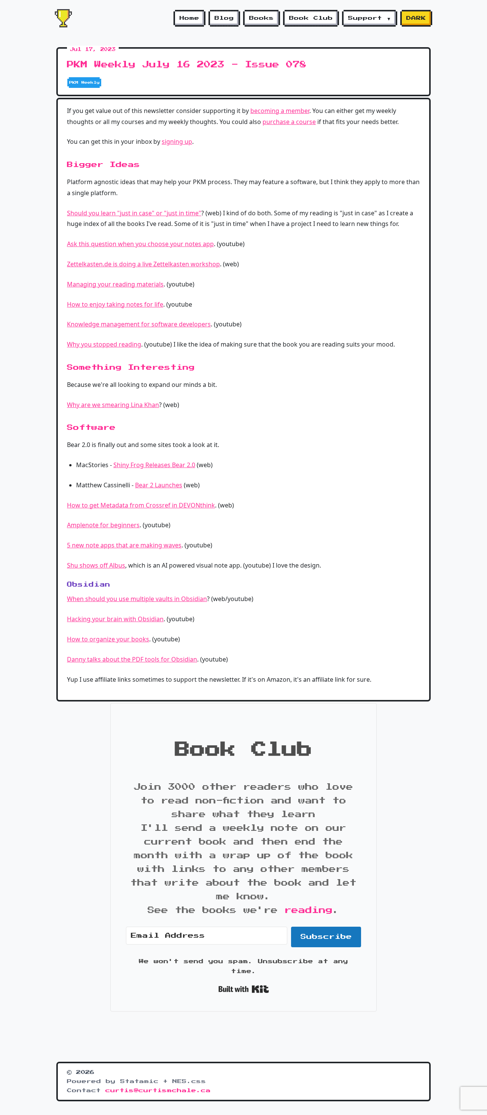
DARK (416, 18)
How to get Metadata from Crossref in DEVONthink (141, 505)
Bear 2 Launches (158, 485)
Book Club (311, 18)
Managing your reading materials (115, 284)
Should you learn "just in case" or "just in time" (134, 213)
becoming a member (279, 111)
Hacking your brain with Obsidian (115, 619)
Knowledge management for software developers (139, 324)
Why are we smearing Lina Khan (113, 405)
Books (261, 18)
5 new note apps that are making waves (124, 545)
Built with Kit (243, 989)
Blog (224, 18)
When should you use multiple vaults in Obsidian (137, 599)
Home (189, 18)
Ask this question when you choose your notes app (140, 244)
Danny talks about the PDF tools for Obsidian (132, 659)
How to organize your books (108, 639)
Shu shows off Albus (96, 565)
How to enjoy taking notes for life (115, 304)
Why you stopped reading (104, 344)
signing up (177, 141)
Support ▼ (369, 18)
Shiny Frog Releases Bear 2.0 (154, 465)
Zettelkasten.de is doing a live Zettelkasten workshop (143, 264)
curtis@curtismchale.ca (158, 1090)
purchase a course (289, 122)
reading (309, 910)
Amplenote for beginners (103, 525)
